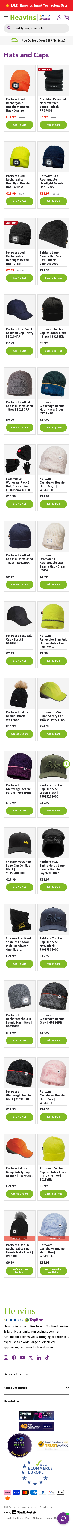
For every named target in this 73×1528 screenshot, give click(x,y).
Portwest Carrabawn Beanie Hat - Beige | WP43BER (52, 484)
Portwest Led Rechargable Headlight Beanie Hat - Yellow (18, 181)
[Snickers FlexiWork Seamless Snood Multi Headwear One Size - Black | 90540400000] (19, 919)
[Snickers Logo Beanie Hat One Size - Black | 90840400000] (53, 233)
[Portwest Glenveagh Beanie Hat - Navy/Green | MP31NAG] (53, 383)
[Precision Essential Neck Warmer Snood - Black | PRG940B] (53, 80)
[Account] (59, 18)
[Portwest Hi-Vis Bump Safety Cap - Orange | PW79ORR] (19, 1149)
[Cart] (67, 18)
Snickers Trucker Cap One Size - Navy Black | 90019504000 (51, 944)
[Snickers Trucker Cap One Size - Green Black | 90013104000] (53, 766)
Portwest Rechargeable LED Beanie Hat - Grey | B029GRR (19, 1020)
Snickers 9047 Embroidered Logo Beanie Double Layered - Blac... (52, 867)
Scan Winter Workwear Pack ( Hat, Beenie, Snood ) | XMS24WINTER (19, 484)
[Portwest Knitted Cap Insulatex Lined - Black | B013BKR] (53, 310)
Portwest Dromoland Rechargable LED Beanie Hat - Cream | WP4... (53, 563)
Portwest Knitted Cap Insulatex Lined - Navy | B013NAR (19, 559)
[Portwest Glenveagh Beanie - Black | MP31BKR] (19, 1073)
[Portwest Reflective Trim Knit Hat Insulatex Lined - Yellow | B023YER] (53, 617)
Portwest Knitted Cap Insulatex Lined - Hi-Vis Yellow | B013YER (53, 1174)
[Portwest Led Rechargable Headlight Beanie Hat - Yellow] (19, 157)
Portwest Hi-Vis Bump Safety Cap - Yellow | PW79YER (52, 716)
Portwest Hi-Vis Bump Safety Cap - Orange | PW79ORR (19, 1172)
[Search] (7, 28)
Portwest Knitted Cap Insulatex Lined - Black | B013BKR (53, 332)
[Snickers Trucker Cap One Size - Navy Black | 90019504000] (53, 919)
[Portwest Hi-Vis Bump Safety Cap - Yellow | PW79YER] (53, 693)
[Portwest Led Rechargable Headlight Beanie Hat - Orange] (19, 80)
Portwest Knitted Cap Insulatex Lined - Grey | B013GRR (19, 405)
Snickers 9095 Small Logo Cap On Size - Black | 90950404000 (19, 867)
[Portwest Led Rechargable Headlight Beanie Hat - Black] (19, 233)
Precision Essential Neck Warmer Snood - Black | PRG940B (53, 105)
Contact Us (51, 1518)
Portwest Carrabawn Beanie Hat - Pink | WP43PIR (52, 1097)
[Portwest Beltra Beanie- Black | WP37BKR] (19, 693)
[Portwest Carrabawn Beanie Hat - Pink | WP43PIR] (53, 1073)
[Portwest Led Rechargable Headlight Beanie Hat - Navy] (53, 157)
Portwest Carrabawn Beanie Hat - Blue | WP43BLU (52, 1250)
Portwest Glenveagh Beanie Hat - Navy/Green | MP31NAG (52, 407)
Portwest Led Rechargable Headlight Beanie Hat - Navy (51, 181)
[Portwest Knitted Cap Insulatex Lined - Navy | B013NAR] (19, 536)
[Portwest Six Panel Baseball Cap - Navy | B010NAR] (19, 310)
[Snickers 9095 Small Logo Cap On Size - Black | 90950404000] (19, 843)
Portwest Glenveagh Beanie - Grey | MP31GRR (53, 1018)
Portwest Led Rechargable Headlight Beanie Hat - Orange (18, 105)
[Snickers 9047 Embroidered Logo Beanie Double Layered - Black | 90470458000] (53, 843)
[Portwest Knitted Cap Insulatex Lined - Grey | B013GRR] (19, 383)
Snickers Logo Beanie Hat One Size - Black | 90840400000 (50, 258)
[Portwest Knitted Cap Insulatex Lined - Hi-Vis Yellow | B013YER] (53, 1149)
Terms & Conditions (13, 1518)
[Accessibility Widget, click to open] (66, 764)
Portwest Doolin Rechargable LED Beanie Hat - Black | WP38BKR (19, 1250)
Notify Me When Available (19, 1270)
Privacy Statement (34, 1518)
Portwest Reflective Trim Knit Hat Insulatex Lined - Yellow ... (53, 641)
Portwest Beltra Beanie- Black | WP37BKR (17, 716)
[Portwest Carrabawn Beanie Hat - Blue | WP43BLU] (53, 1226)
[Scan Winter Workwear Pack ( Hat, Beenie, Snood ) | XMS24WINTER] (19, 460)
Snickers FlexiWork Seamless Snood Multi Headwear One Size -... (19, 944)
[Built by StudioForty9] (20, 1513)
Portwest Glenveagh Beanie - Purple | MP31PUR (19, 789)
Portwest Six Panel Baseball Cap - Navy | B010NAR (19, 332)
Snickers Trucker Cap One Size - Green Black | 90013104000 (51, 791)
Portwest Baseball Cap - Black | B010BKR (19, 639)
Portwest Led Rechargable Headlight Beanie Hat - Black (18, 258)
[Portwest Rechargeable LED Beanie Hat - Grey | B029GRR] (19, 996)
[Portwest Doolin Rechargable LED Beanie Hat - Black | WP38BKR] (19, 1226)
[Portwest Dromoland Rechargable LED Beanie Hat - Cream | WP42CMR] (53, 536)
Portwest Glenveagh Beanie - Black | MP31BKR (19, 1095)
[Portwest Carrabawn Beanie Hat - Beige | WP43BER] (53, 460)
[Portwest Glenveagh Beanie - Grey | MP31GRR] (53, 996)
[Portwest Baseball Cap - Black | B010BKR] (19, 617)
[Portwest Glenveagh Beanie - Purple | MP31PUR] (19, 766)
